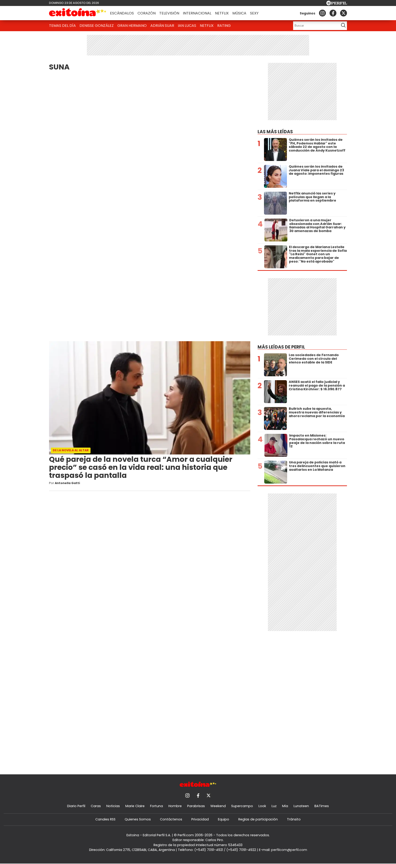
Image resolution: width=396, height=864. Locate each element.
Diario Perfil (76, 806)
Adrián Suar (162, 25)
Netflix (222, 13)
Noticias (113, 806)
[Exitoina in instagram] (322, 13)
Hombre (175, 806)
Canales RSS (105, 819)
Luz (274, 806)
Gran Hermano (132, 25)
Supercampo (242, 806)
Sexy (254, 13)
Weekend (218, 806)
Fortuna (156, 806)
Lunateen (301, 806)
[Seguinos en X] (343, 13)
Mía (285, 806)
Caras (96, 806)
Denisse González (97, 25)
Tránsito (294, 819)
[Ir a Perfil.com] (336, 4)
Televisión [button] (169, 13)
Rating (224, 25)
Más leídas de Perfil (281, 347)
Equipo (223, 819)
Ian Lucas (187, 25)
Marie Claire (135, 806)
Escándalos (122, 13)
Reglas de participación (258, 819)
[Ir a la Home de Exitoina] (77, 13)
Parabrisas (196, 806)
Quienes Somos (138, 819)
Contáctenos (171, 819)
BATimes (321, 806)
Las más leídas (275, 132)
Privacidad (200, 819)
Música (239, 13)
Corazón (147, 13)
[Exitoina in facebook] (333, 13)
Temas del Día (62, 25)
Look (262, 806)
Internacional (197, 13)
